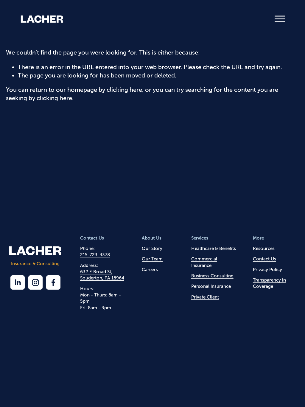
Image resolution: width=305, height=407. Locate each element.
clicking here (124, 89)
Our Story (152, 248)
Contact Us (264, 258)
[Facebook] (53, 282)
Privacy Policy (267, 269)
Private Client (205, 296)
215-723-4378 (95, 254)
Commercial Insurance (204, 262)
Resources (264, 248)
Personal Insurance (211, 286)
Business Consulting (212, 275)
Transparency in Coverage (269, 283)
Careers (150, 269)
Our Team (152, 258)
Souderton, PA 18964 (102, 277)
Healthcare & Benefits (213, 248)
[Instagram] (35, 282)
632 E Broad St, (96, 271)
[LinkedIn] (17, 282)
